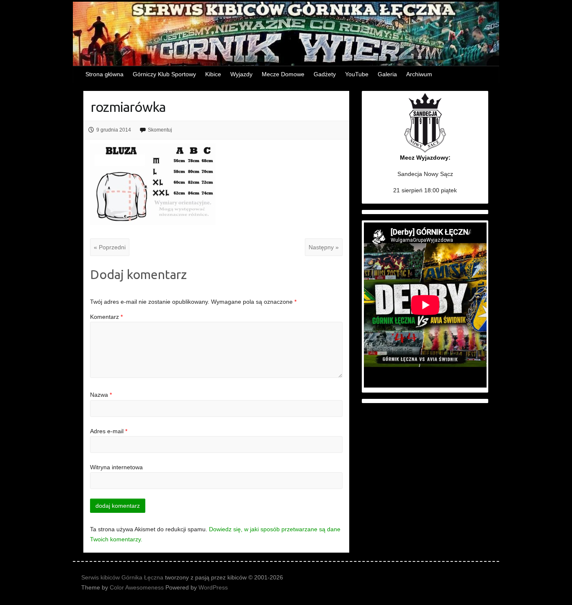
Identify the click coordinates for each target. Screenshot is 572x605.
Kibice (213, 74)
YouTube (356, 74)
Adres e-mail (108, 431)
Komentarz (106, 316)
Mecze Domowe (283, 74)
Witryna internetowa (116, 467)
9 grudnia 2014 (113, 130)
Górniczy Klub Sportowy (164, 74)
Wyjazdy (241, 74)
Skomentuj (160, 130)
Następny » (324, 247)
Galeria (387, 74)
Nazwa (101, 394)
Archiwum (419, 74)
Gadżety (325, 74)
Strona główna (104, 74)
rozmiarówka (127, 106)
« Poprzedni (110, 247)
